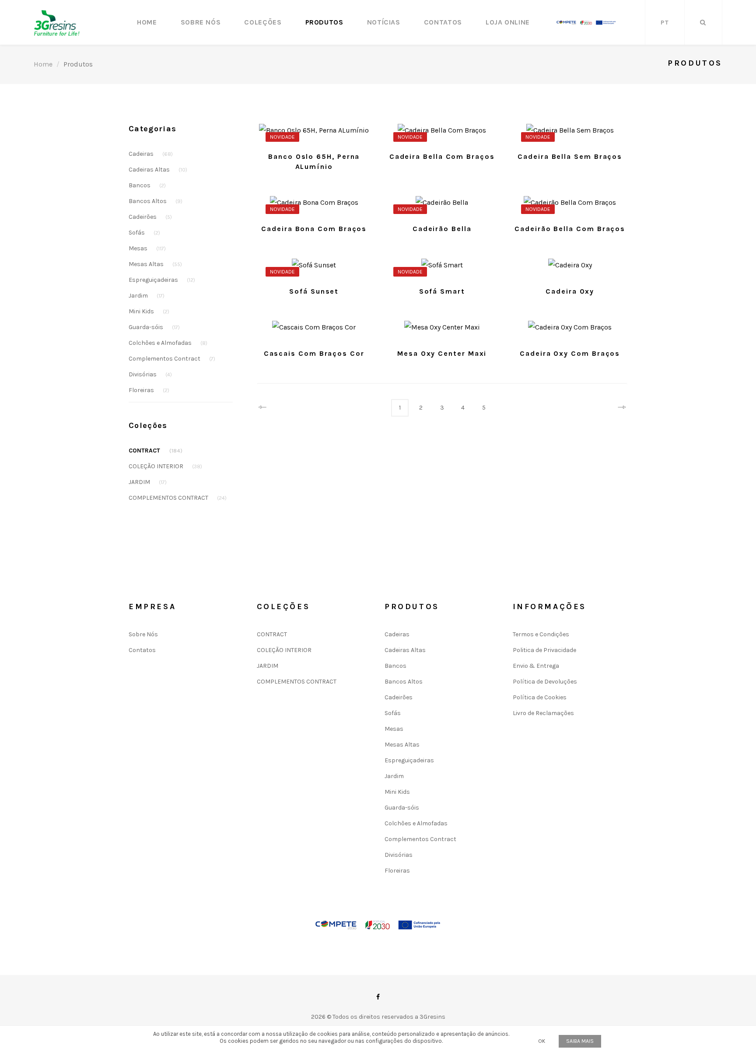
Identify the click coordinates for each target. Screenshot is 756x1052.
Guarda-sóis (154, 327)
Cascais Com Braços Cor (314, 353)
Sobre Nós (201, 22)
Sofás (144, 232)
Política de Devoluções (545, 681)
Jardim (146, 295)
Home (147, 22)
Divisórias (150, 374)
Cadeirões (150, 217)
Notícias (383, 22)
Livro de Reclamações (543, 713)
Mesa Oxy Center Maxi (441, 353)
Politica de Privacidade (544, 650)
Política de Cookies (540, 697)
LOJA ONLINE (508, 22)
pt (665, 22)
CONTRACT (155, 450)
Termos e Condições (541, 634)
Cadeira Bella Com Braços (442, 156)
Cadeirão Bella (442, 228)
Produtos (324, 22)
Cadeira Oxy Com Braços (570, 353)
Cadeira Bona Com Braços (314, 228)
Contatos (443, 22)
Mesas (147, 248)
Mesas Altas (155, 264)
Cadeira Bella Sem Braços (570, 156)
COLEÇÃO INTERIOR (165, 466)
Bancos (147, 185)
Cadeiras (151, 154)
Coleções (262, 22)
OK (541, 1041)
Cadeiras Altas (158, 169)
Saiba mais (580, 1041)
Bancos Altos (155, 201)
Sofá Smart (442, 291)
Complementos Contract (172, 358)
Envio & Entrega (536, 666)
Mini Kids (149, 311)
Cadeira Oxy (570, 291)
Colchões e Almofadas (168, 343)
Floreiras (149, 390)
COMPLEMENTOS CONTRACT (178, 497)
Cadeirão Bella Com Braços (569, 228)
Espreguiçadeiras (162, 280)
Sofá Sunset (314, 291)
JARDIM (148, 482)
